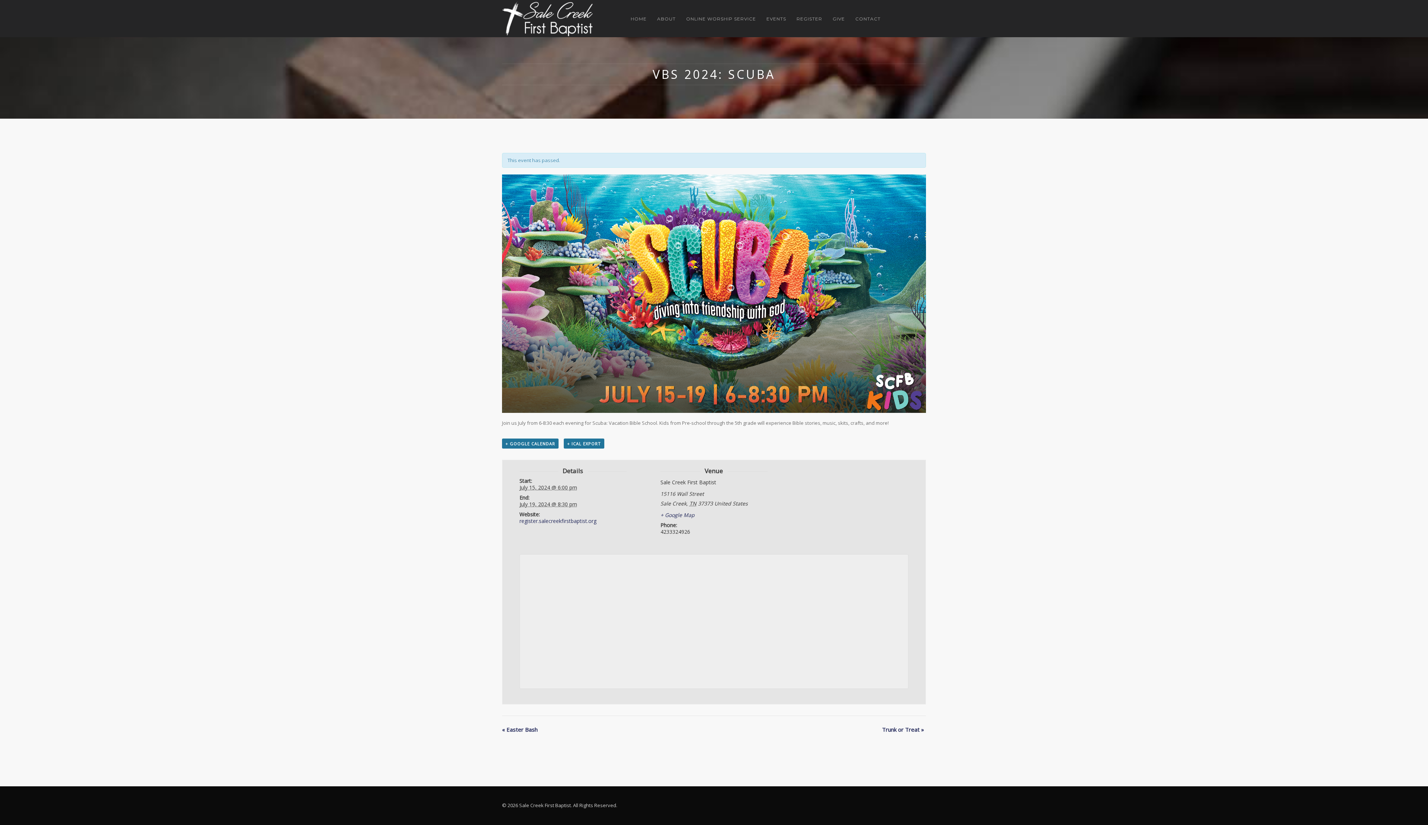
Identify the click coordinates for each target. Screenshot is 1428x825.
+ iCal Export (584, 443)
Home (639, 19)
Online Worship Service (721, 19)
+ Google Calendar (530, 443)
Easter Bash (520, 729)
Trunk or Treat (903, 729)
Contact (868, 19)
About (666, 19)
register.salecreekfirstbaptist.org (558, 520)
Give (839, 19)
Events (776, 19)
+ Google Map (677, 515)
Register (809, 19)
